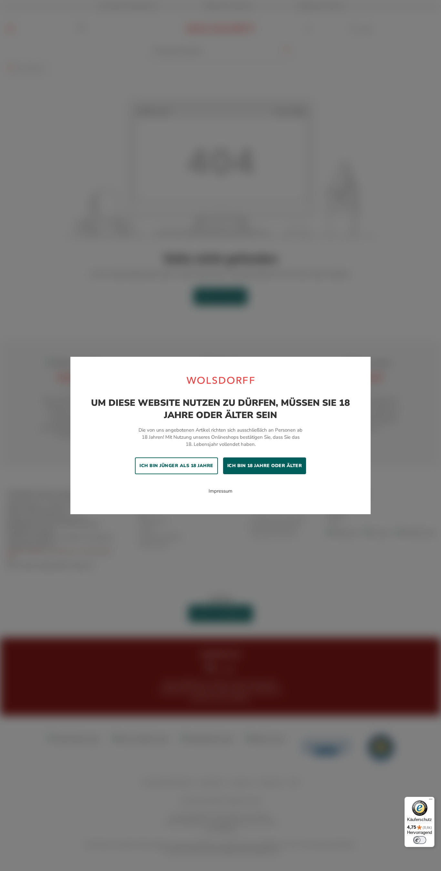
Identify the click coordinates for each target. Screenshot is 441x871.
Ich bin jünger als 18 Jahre (176, 466)
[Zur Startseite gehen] (220, 380)
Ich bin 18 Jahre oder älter (264, 466)
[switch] (419, 840)
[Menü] (431, 801)
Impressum (220, 491)
